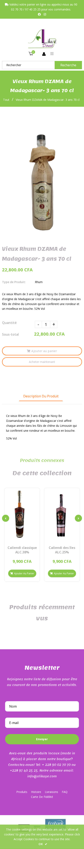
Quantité (9, 322)
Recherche (68, 65)
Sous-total (10, 334)
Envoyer (42, 739)
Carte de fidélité (42, 797)
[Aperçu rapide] (22, 537)
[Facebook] (39, 14)
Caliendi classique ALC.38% (22, 549)
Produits (21, 792)
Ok (43, 844)
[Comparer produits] (15, 537)
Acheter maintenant (42, 362)
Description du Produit (41, 396)
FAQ (64, 792)
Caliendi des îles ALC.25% (62, 549)
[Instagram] (45, 14)
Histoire (36, 792)
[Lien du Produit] (29, 537)
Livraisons (51, 792)
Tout (6, 100)
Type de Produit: (14, 282)
